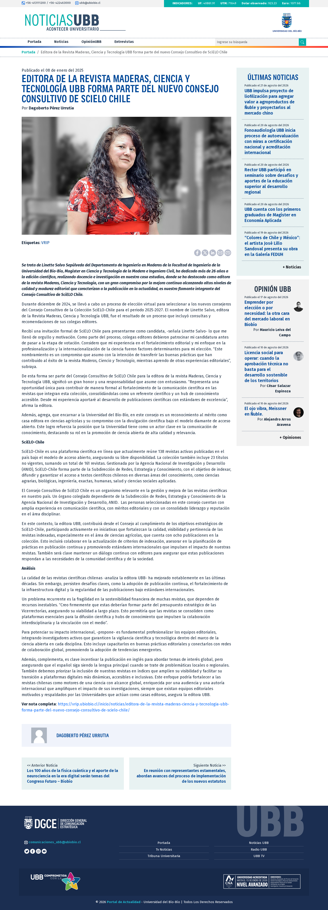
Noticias (61, 42)
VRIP (45, 243)
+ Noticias (292, 267)
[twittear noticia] (205, 253)
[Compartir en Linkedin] (213, 253)
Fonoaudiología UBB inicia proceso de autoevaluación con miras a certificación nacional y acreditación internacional (272, 141)
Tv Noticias (164, 849)
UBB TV (258, 856)
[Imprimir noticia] (227, 253)
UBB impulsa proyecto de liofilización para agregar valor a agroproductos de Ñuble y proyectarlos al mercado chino (270, 102)
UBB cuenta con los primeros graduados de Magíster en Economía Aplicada (273, 215)
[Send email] (220, 253)
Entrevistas (124, 42)
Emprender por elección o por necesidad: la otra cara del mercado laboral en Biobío (267, 313)
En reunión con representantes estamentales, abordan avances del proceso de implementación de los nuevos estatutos (181, 776)
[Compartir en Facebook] (198, 253)
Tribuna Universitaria (163, 856)
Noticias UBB (259, 843)
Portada (34, 42)
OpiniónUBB (91, 42)
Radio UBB (259, 849)
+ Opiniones (290, 437)
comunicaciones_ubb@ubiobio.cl (54, 842)
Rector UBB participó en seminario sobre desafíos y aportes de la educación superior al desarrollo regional (271, 181)
